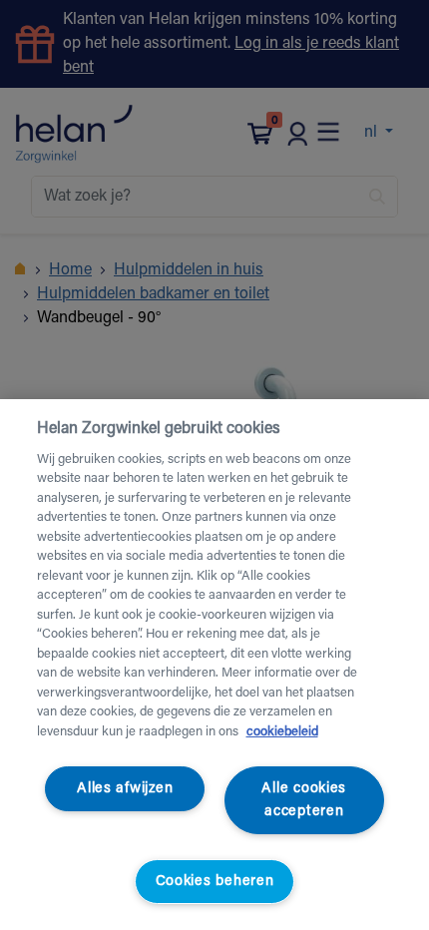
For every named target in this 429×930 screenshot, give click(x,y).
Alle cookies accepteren (303, 800)
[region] (214, 664)
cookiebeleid (282, 731)
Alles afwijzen (125, 788)
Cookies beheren (215, 881)
